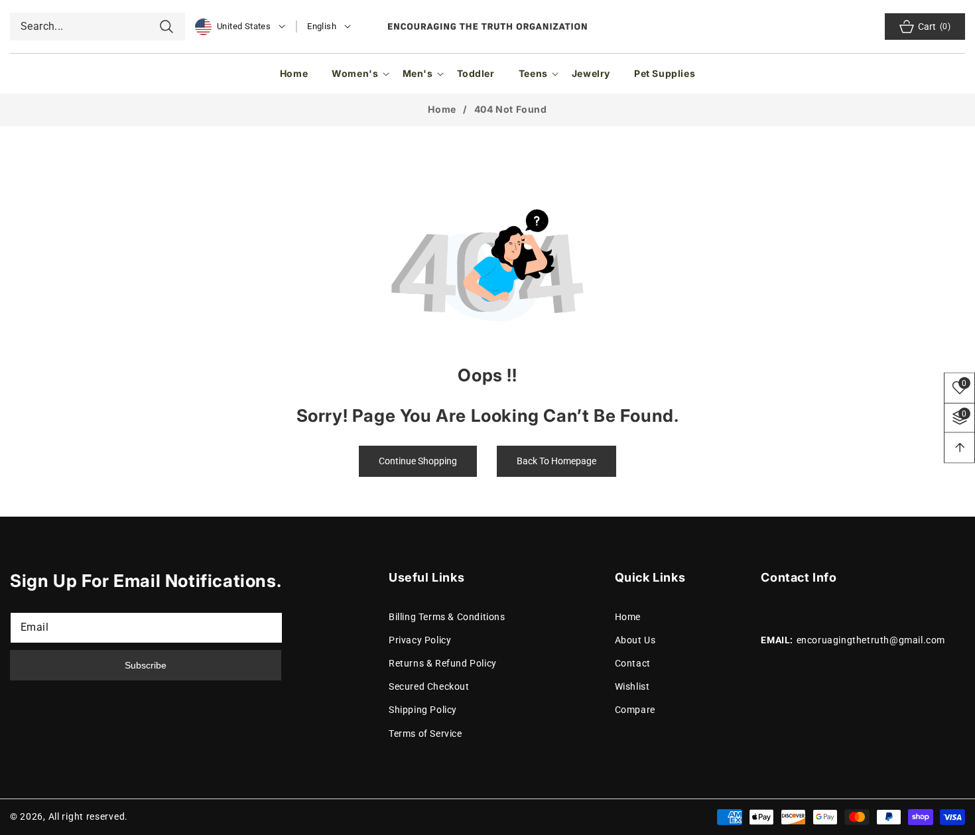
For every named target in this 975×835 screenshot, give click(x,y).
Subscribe (145, 665)
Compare (635, 710)
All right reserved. (88, 816)
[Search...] (166, 26)
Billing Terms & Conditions (447, 616)
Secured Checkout (429, 686)
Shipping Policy (423, 710)
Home (442, 109)
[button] (355, 74)
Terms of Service (425, 733)
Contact (633, 663)
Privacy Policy (420, 640)
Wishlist (632, 686)
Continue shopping (418, 461)
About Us (635, 640)
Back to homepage (556, 461)
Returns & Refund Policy (443, 663)
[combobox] (97, 26)
